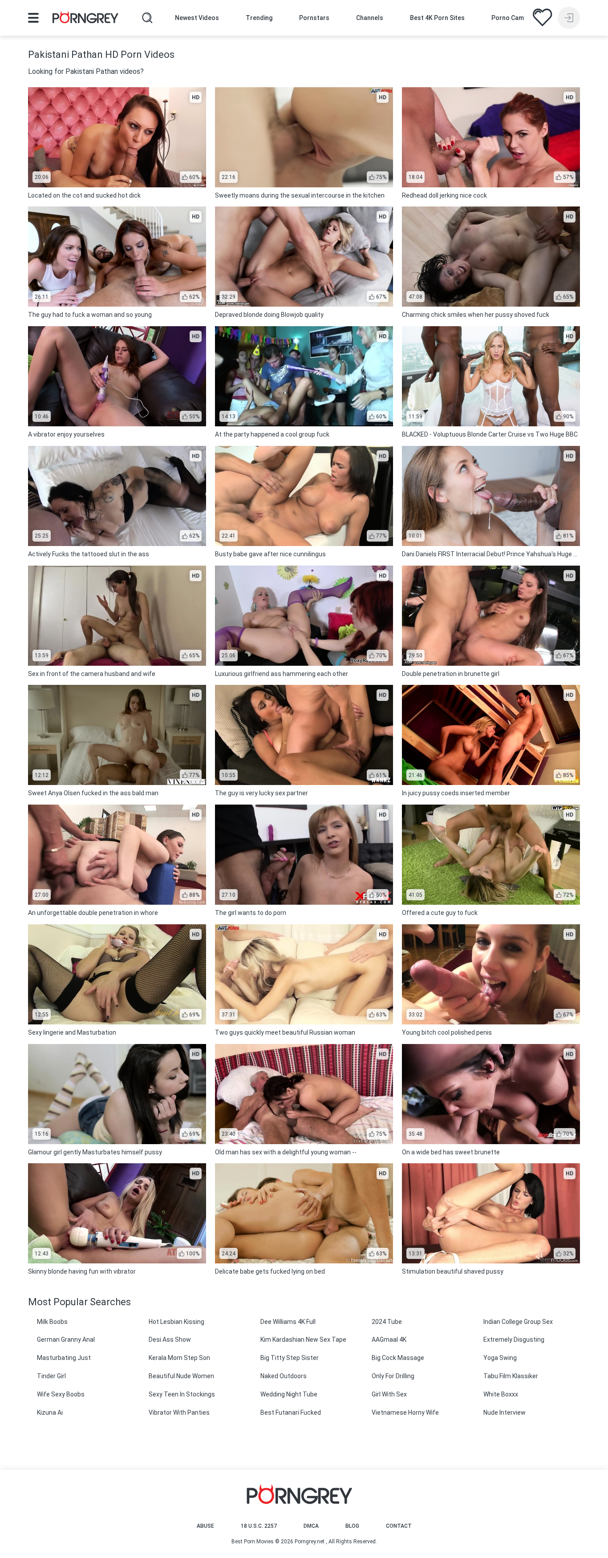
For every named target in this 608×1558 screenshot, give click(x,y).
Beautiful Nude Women (181, 1376)
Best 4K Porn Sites (437, 17)
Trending (259, 17)
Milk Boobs (52, 1321)
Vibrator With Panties (179, 1412)
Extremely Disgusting (513, 1339)
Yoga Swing (500, 1357)
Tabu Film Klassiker (510, 1376)
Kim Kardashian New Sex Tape (303, 1339)
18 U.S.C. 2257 (259, 1526)
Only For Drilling (393, 1376)
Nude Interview (504, 1412)
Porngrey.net (309, 1541)
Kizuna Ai (50, 1412)
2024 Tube (387, 1321)
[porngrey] (85, 18)
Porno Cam (507, 17)
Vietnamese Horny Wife (405, 1412)
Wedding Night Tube (288, 1394)
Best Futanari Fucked (290, 1412)
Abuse (205, 1526)
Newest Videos (197, 17)
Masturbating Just (64, 1357)
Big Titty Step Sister (289, 1357)
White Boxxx (500, 1394)
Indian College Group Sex (518, 1321)
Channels (369, 17)
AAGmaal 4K (389, 1339)
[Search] (147, 17)
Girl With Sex (389, 1394)
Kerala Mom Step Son (179, 1357)
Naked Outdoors (283, 1376)
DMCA (311, 1526)
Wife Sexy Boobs (61, 1394)
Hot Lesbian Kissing (176, 1321)
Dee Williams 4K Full (288, 1321)
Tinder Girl (51, 1376)
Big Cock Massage (398, 1357)
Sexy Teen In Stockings (182, 1394)
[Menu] (33, 17)
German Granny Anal (66, 1339)
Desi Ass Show (170, 1339)
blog (352, 1526)
